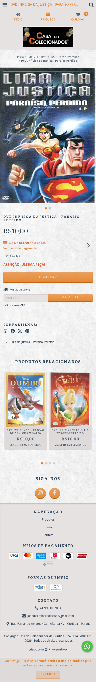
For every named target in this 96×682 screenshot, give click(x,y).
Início (20, 57)
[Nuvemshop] (48, 650)
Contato (48, 535)
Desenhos (73, 57)
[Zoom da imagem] (91, 71)
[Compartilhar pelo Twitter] (20, 331)
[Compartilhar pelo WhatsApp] (5, 331)
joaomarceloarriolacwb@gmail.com (50, 616)
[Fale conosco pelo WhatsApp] (87, 646)
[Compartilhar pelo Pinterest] (27, 331)
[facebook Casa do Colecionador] (54, 493)
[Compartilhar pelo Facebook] (13, 331)
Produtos (48, 519)
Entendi (48, 674)
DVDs (61, 57)
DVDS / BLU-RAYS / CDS (41, 57)
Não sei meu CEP (14, 305)
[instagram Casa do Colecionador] (40, 493)
